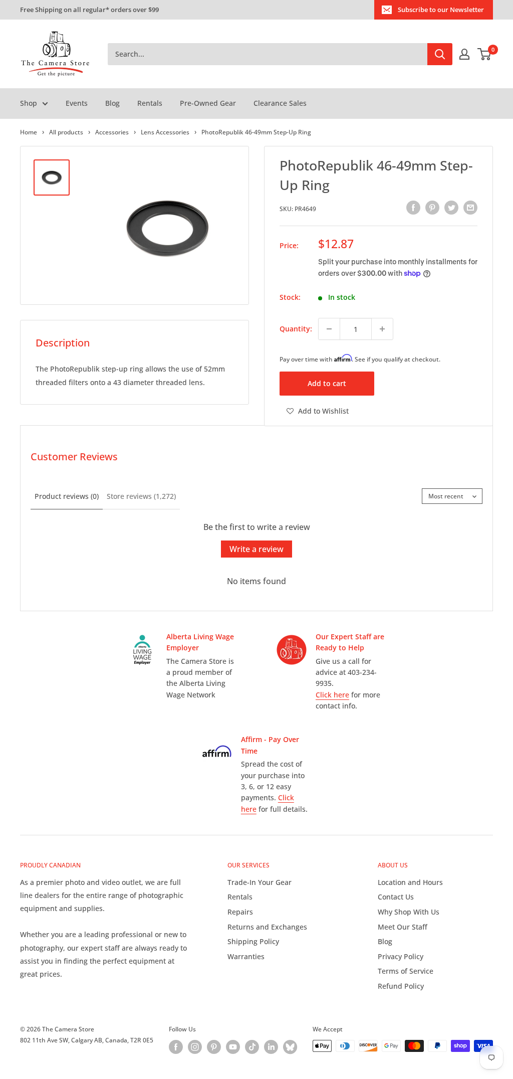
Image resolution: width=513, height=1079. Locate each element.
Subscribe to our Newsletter (441, 9)
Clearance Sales (280, 103)
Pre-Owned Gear (208, 103)
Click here (332, 694)
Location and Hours (410, 882)
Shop (28, 103)
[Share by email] (470, 208)
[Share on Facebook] (413, 208)
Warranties (246, 956)
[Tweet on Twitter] (451, 208)
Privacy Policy (400, 956)
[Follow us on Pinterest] (214, 1047)
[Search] (439, 54)
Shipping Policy (253, 941)
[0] (484, 54)
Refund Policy (401, 986)
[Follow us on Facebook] (176, 1047)
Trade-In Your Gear (259, 882)
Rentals (149, 103)
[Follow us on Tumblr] (290, 1047)
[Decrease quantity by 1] (329, 328)
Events (77, 103)
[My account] (464, 54)
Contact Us (396, 897)
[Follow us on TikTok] (252, 1047)
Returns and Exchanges (267, 927)
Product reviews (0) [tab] (67, 496)
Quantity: (296, 328)
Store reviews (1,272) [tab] (141, 496)
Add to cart (327, 383)
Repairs (240, 912)
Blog (112, 103)
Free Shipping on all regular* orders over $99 (89, 9)
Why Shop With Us (408, 912)
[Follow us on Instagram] (195, 1047)
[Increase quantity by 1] (382, 328)
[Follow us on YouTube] (233, 1047)
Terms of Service (405, 971)
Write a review (256, 549)
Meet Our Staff (402, 927)
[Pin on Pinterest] (432, 208)
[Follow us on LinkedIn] (271, 1047)
